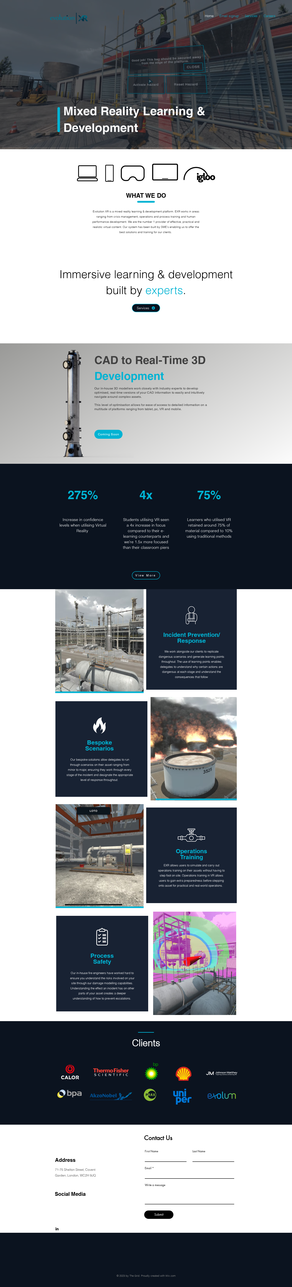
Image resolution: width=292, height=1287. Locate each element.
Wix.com (170, 1275)
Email (148, 1168)
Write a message (155, 1185)
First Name (151, 1151)
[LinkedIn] (57, 1229)
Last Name (198, 1151)
